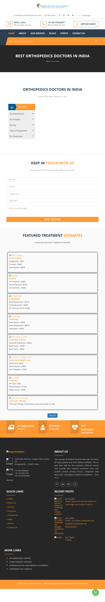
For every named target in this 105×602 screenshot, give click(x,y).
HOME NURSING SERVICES (20, 562)
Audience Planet (81, 583)
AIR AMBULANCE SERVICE (20, 558)
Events (64, 33)
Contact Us (78, 33)
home (11, 33)
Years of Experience (18, 130)
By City (13, 125)
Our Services (37, 33)
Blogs (52, 33)
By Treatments (16, 136)
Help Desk (51, 15)
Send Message (52, 219)
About (22, 33)
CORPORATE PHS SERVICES (20, 569)
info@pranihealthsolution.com (28, 15)
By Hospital (15, 119)
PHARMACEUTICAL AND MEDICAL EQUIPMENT (28, 565)
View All (52, 415)
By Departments (17, 113)
